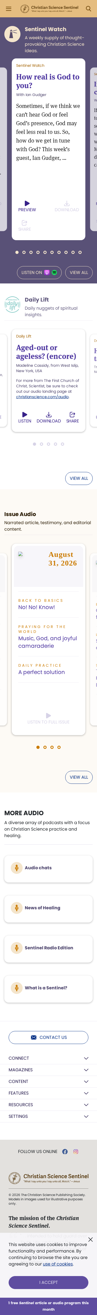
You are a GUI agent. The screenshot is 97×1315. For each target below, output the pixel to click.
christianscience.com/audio (42, 396)
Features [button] (19, 1093)
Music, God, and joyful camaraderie (47, 642)
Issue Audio (20, 514)
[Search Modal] (88, 8)
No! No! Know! (36, 607)
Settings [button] (18, 1116)
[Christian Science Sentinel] (49, 9)
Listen (24, 421)
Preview (27, 210)
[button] (16, 252)
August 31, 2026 (62, 558)
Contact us (53, 1037)
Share (24, 229)
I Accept (48, 1282)
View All (79, 272)
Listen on (32, 272)
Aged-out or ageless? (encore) (46, 352)
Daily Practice (40, 665)
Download (67, 210)
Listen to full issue (48, 722)
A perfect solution (41, 672)
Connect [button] (19, 1058)
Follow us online (37, 1151)
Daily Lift (37, 299)
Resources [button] (21, 1105)
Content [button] (18, 1081)
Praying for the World (42, 629)
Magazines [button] (21, 1070)
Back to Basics (41, 600)
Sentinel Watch (45, 29)
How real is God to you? (47, 81)
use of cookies (58, 1264)
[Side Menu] (8, 8)
